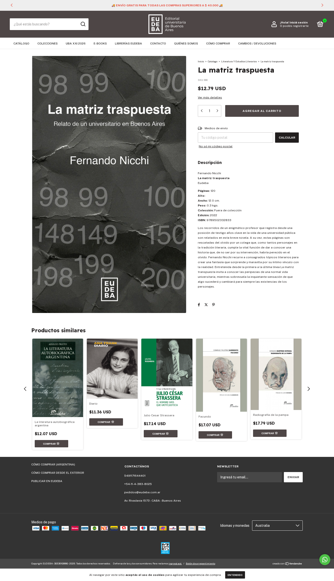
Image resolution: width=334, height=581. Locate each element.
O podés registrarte (294, 26)
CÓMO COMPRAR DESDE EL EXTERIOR (57, 472)
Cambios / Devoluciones (257, 43)
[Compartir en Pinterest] (213, 305)
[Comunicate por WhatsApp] (324, 559)
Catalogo (212, 61)
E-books (100, 43)
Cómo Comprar (218, 43)
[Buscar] (83, 24)
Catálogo (21, 43)
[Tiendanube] (287, 564)
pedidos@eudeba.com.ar (142, 492)
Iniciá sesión (298, 22)
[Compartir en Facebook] (199, 305)
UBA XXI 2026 (76, 43)
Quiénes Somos (186, 43)
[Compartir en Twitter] (206, 305)
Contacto (158, 43)
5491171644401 (134, 475)
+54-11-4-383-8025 (138, 484)
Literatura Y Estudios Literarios (239, 61)
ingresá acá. (175, 563)
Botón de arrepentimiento (200, 563)
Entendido (235, 574)
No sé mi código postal (216, 146)
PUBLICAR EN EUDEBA (46, 481)
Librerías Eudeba (128, 43)
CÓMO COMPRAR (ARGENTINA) (53, 464)
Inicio (201, 61)
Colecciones (47, 43)
